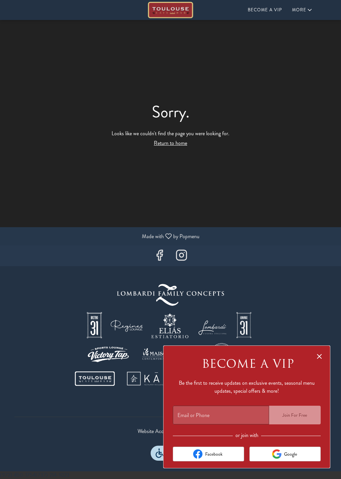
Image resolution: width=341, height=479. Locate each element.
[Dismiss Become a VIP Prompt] (319, 356)
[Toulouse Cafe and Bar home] (170, 10)
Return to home (170, 143)
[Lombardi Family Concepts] (170, 335)
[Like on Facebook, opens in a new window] (160, 257)
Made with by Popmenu (102, 236)
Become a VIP (265, 10)
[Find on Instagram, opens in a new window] (181, 257)
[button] (302, 10)
